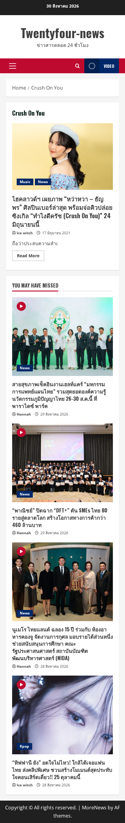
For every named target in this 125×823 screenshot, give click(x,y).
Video (109, 66)
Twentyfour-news (62, 33)
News (43, 181)
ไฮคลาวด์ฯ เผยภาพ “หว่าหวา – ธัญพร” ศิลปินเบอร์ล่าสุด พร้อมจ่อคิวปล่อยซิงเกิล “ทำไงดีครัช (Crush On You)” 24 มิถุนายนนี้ (62, 156)
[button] (12, 66)
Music (25, 181)
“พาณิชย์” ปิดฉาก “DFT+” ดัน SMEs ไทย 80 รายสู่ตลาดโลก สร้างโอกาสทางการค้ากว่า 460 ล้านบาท (59, 517)
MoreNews (94, 807)
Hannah (24, 414)
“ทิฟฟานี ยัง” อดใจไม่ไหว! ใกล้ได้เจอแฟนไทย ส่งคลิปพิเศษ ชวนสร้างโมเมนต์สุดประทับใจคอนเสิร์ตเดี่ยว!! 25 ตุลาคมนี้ (62, 770)
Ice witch (25, 232)
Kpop (24, 746)
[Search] (77, 66)
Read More (30, 256)
